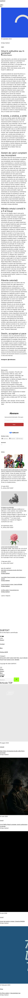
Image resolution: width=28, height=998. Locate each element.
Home (1, 669)
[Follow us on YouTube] (3, 636)
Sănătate (17, 659)
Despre (2, 640)
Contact (2, 644)
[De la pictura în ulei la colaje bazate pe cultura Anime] (14, 468)
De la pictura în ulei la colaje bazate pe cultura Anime (14, 469)
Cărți (2, 47)
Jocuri (21, 658)
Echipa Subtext (5, 573)
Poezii (1, 659)
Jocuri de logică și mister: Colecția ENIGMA (11, 584)
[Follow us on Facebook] (0, 636)
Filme (18, 658)
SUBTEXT (2, 1)
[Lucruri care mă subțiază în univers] (14, 545)
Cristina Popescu (7, 55)
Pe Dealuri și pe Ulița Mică (7, 507)
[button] (1, 6)
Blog (1, 648)
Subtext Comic (10, 659)
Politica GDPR (4, 652)
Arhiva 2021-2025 (4, 658)
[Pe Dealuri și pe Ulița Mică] (14, 505)
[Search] (16, 679)
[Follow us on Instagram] (1, 636)
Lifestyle (25, 658)
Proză (4, 659)
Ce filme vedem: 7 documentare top (10, 590)
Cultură (11, 658)
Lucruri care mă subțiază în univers (9, 546)
